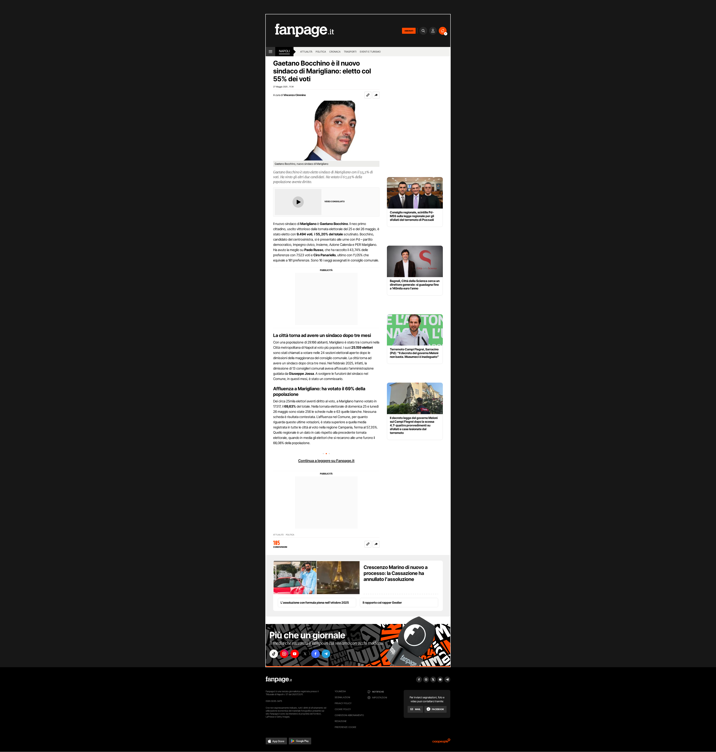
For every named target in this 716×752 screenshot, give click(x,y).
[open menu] (270, 51)
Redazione (341, 721)
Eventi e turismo (370, 51)
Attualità (306, 51)
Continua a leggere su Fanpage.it (326, 460)
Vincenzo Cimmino (294, 95)
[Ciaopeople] (441, 742)
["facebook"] (315, 653)
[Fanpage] (279, 679)
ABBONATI (408, 31)
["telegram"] (326, 653)
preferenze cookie (345, 727)
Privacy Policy (343, 703)
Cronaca (334, 51)
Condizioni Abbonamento (349, 715)
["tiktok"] (273, 653)
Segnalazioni (342, 697)
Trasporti (350, 51)
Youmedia (340, 691)
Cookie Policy (343, 709)
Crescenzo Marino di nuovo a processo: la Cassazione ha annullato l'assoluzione (396, 573)
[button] (376, 95)
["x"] (305, 653)
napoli (284, 51)
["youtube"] (294, 653)
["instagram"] (284, 653)
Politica (321, 51)
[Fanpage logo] (300, 30)
